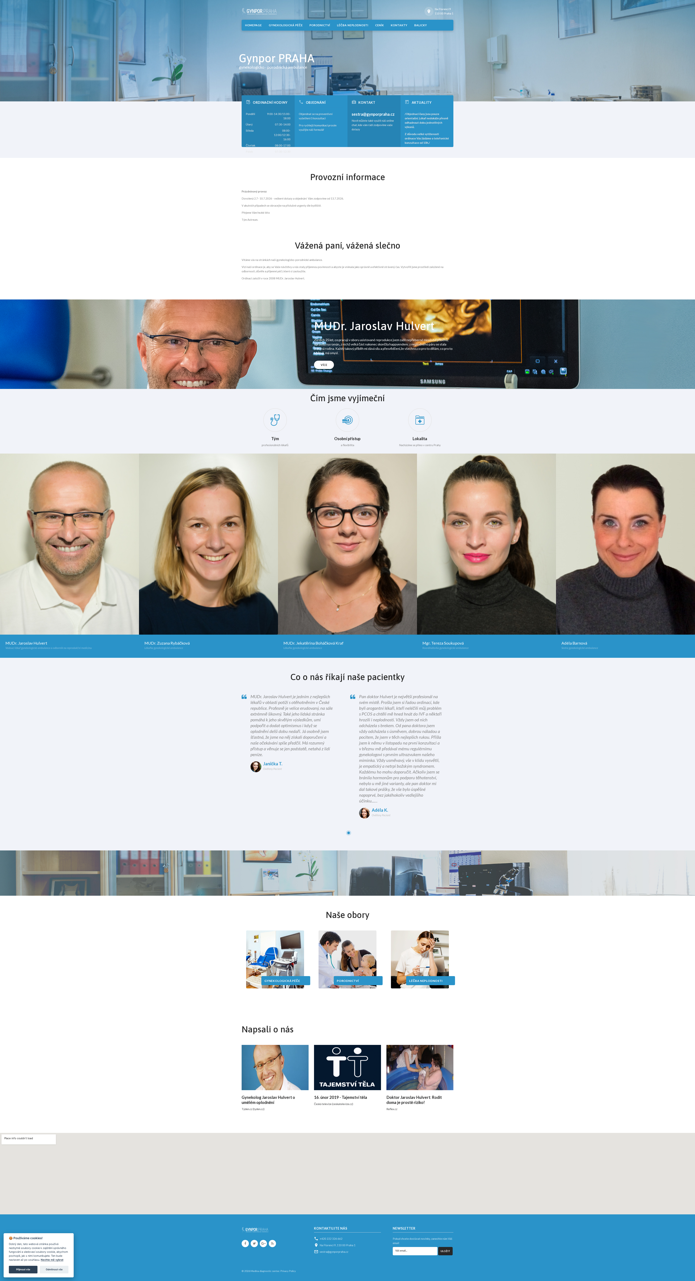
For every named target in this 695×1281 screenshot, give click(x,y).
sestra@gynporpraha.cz (373, 114)
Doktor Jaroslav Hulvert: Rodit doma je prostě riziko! (414, 1100)
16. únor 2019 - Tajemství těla (340, 1097)
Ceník (379, 25)
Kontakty (399, 25)
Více (324, 364)
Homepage (253, 25)
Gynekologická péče (286, 25)
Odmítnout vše (54, 1269)
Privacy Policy (288, 1270)
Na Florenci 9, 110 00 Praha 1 (337, 1245)
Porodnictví (319, 25)
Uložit (445, 1251)
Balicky (420, 25)
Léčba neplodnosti (352, 25)
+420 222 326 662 (331, 1238)
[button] (244, 85)
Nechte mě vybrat (52, 1259)
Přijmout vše (23, 1269)
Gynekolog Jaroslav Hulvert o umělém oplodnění (268, 1100)
